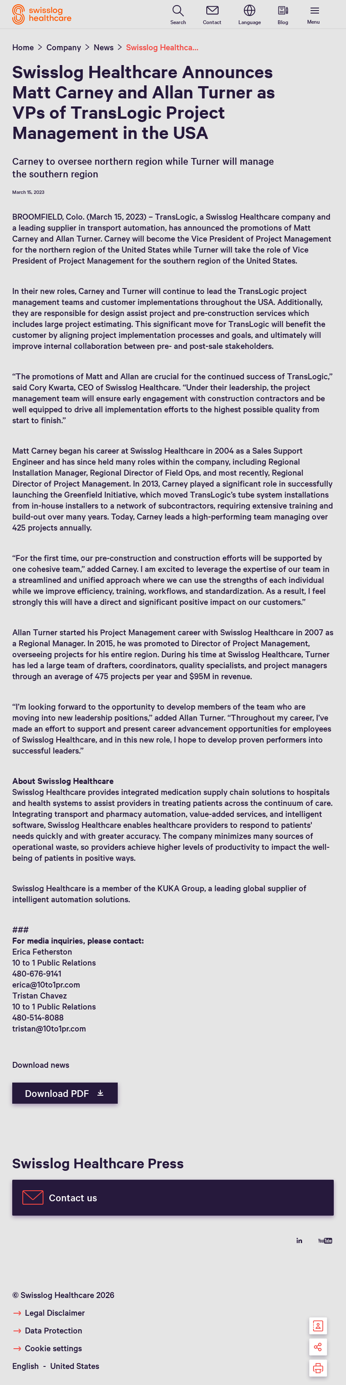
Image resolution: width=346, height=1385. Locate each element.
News (104, 46)
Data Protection (53, 1330)
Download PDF (58, 1093)
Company (63, 46)
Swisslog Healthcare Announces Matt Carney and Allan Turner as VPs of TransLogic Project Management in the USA (162, 46)
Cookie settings (53, 1347)
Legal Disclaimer (55, 1312)
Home (23, 46)
